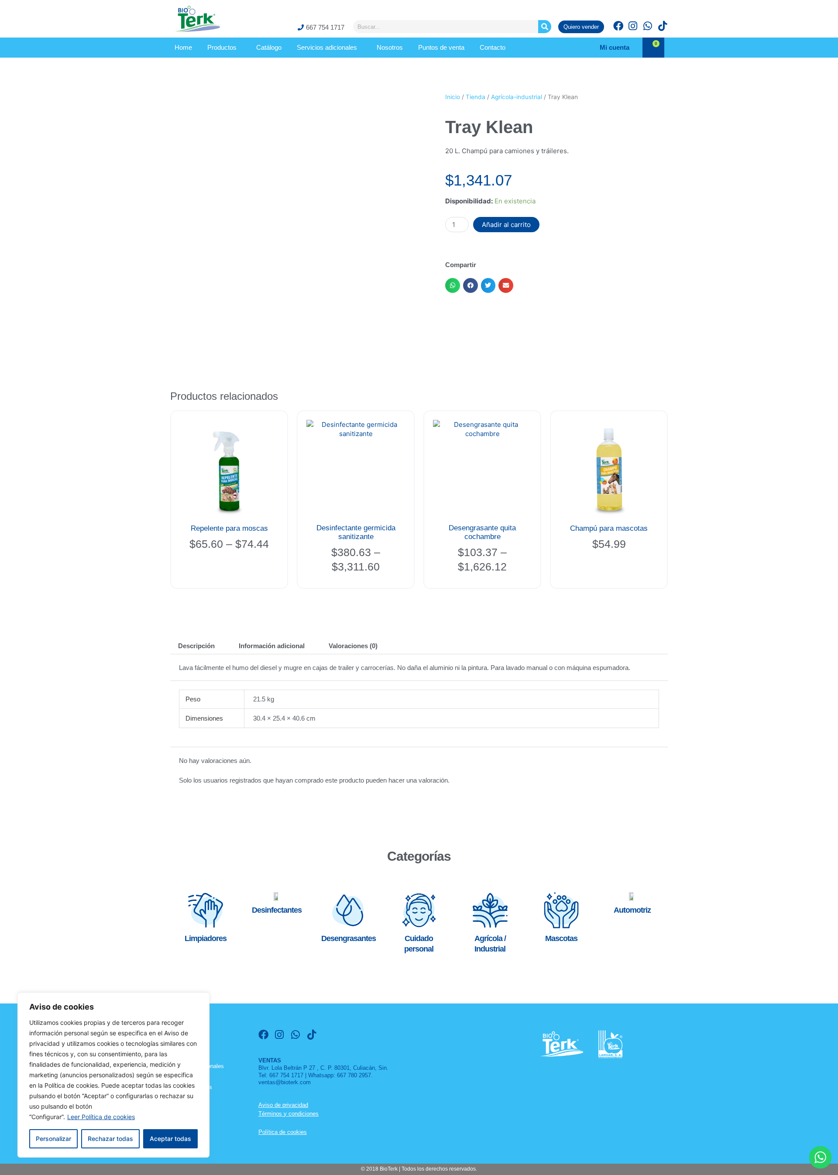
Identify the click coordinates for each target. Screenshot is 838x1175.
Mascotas (561, 938)
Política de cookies (282, 1132)
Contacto (492, 47)
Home (183, 47)
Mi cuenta (614, 47)
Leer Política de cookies (101, 1116)
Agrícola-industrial (516, 96)
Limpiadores (206, 938)
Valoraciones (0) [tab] (353, 645)
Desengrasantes (348, 938)
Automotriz (632, 910)
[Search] (544, 26)
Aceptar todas (170, 1138)
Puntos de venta (441, 47)
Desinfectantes (277, 910)
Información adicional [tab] (272, 645)
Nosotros (390, 47)
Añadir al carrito (506, 224)
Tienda (475, 96)
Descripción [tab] (196, 645)
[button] (452, 285)
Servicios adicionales (327, 47)
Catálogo (269, 47)
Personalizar (53, 1138)
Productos (222, 47)
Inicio (452, 96)
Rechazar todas (110, 1138)
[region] (113, 1075)
